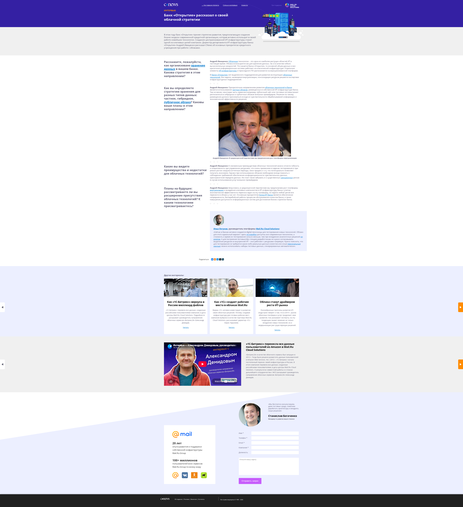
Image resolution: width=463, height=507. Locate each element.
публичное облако (177, 102)
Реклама (186, 499)
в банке (288, 87)
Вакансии (194, 499)
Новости (244, 5)
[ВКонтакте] (212, 259)
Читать (186, 327)
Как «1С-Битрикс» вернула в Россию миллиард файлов (185, 303)
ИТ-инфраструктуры (228, 70)
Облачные (233, 61)
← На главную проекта (210, 5)
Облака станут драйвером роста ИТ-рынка (277, 303)
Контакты (201, 499)
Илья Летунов (221, 228)
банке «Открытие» (220, 75)
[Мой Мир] (217, 259)
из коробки (252, 234)
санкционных (287, 177)
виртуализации (217, 190)
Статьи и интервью (230, 5)
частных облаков (240, 89)
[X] (220, 259)
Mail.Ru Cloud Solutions (267, 228)
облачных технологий (275, 87)
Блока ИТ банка (266, 195)
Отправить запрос (250, 481)
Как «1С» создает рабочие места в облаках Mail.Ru (231, 303)
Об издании (178, 499)
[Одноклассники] (215, 259)
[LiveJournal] (223, 259)
